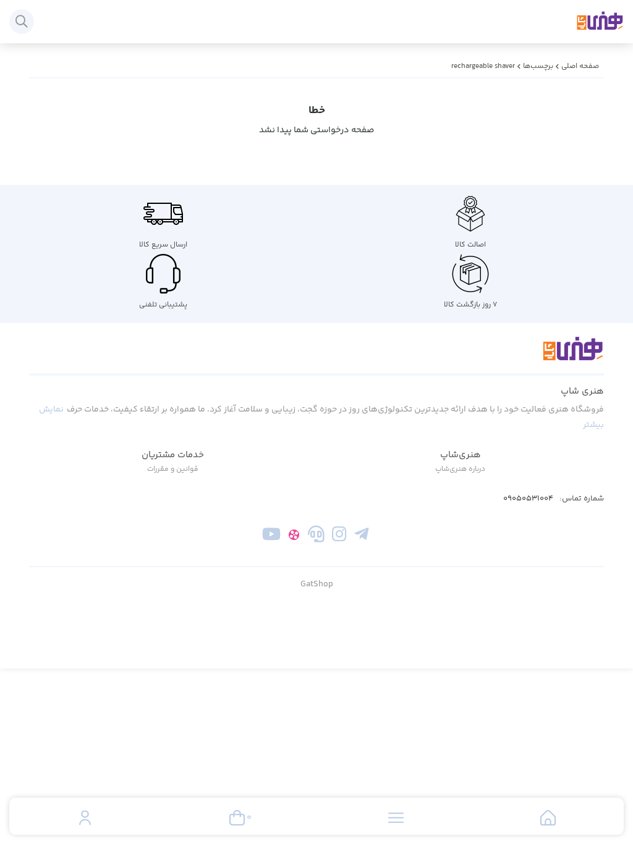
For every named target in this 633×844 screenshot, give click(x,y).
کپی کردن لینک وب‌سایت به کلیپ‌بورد (317, 176)
